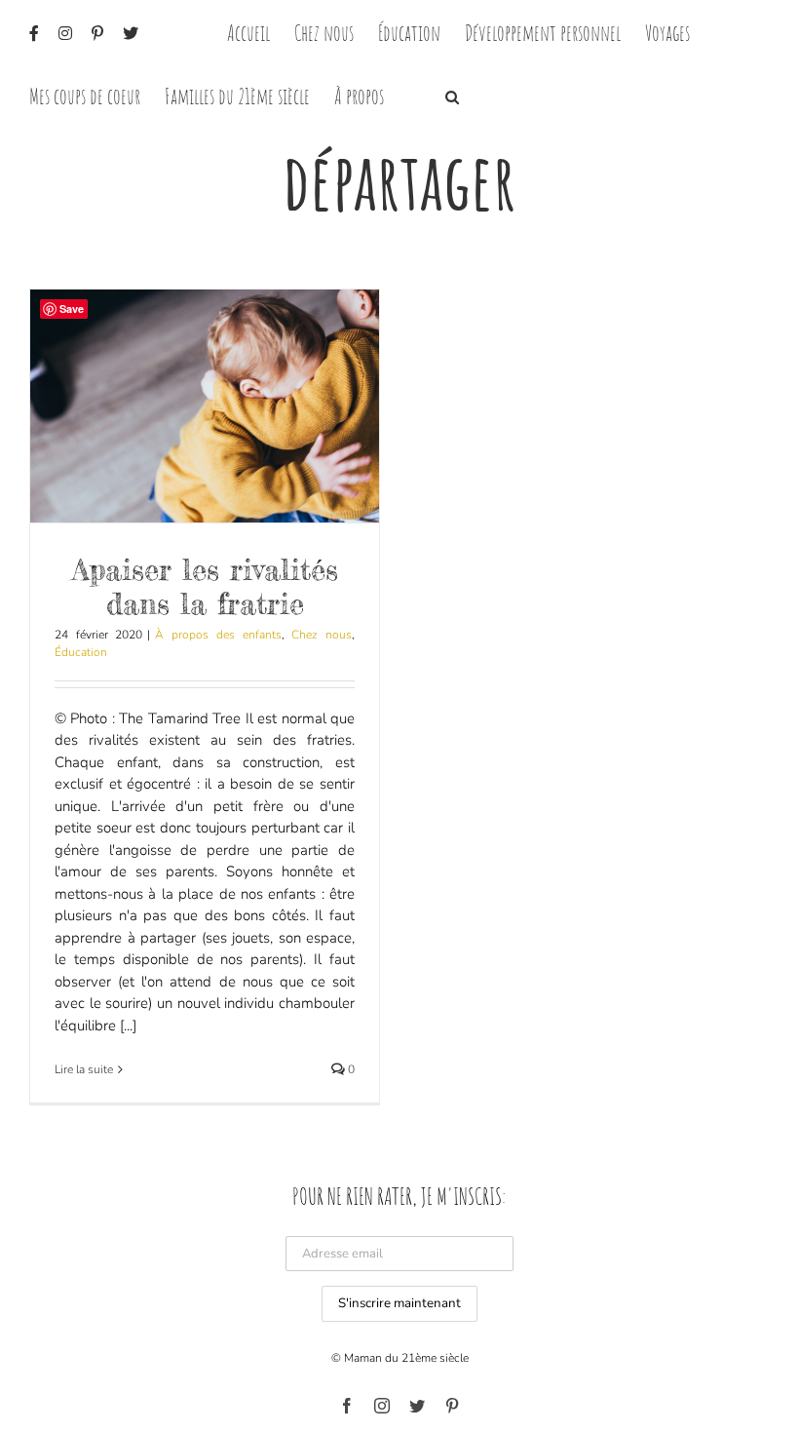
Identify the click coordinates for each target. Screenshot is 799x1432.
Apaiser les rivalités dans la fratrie (205, 586)
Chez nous (321, 634)
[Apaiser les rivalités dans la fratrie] (204, 406)
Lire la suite (84, 1069)
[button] (452, 95)
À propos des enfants (218, 634)
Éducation (81, 652)
